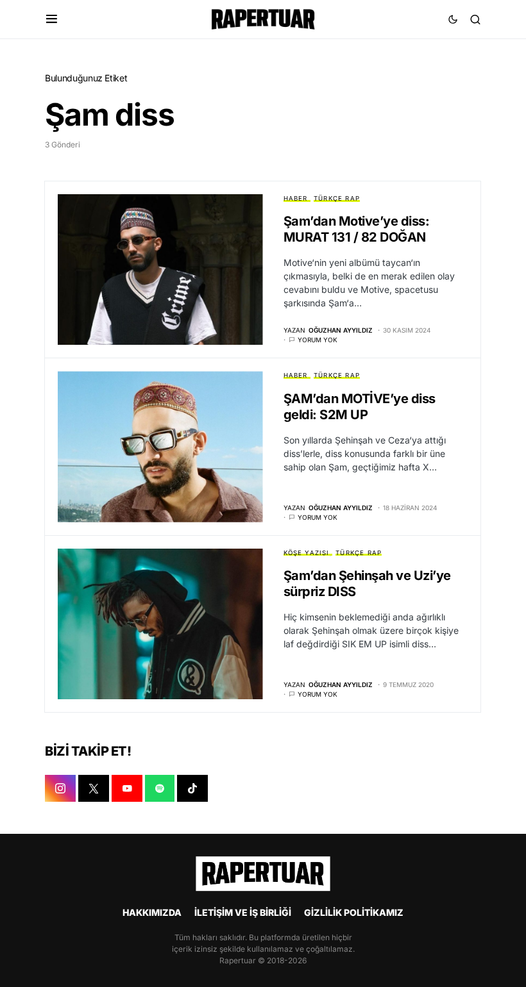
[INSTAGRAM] (60, 788)
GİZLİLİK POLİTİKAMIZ (353, 912)
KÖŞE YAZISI (307, 552)
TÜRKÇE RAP (337, 198)
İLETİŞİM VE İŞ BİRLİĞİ (242, 912)
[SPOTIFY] (159, 788)
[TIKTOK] (192, 788)
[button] (51, 19)
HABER (296, 198)
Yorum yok (317, 340)
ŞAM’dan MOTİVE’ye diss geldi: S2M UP (360, 406)
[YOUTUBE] (127, 788)
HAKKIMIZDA (152, 912)
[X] (93, 788)
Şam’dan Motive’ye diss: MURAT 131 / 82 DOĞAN (357, 229)
